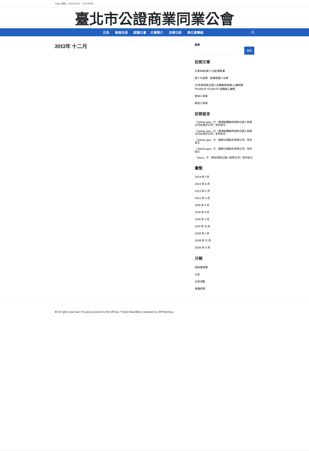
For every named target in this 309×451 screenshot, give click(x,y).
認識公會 (139, 32)
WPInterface (166, 311)
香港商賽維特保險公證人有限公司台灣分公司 (223, 123)
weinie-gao (204, 122)
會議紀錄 (200, 288)
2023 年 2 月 (202, 191)
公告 (106, 32)
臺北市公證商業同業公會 (154, 18)
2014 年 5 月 (202, 212)
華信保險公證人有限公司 (225, 157)
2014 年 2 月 (202, 219)
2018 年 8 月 (202, 205)
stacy (200, 157)
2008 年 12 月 (203, 240)
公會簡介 (156, 32)
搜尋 (197, 44)
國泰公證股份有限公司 (231, 139)
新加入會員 (201, 96)
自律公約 (175, 32)
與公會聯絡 (195, 32)
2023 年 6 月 (202, 183)
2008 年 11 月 (202, 247)
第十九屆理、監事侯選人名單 (211, 78)
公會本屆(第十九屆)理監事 (210, 70)
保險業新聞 (201, 267)
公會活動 (200, 281)
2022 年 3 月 (202, 198)
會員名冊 (121, 32)
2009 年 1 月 (202, 233)
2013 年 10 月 (202, 226)
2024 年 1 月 (202, 176)
